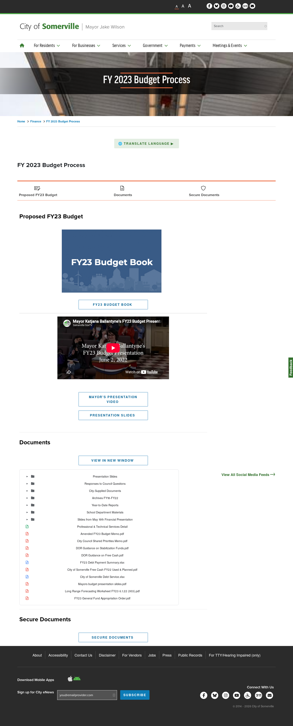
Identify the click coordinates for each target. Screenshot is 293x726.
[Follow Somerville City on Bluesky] (214, 695)
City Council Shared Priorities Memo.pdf (102, 541)
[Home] (22, 45)
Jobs (152, 655)
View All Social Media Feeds (245, 474)
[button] (146, 143)
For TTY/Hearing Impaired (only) (235, 655)
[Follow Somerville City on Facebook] (203, 695)
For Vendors (132, 655)
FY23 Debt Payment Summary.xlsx (102, 562)
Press (167, 655)
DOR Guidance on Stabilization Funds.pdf (102, 548)
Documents (34, 442)
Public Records (190, 655)
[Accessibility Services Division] (247, 695)
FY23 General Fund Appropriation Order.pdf (102, 598)
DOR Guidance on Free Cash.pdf (102, 555)
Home (21, 121)
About (37, 655)
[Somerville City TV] (236, 695)
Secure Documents (45, 619)
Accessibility (58, 655)
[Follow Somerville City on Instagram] (225, 695)
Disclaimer (107, 655)
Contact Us (83, 655)
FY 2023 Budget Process (63, 121)
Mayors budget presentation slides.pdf (102, 584)
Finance (35, 121)
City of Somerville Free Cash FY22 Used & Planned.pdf (102, 570)
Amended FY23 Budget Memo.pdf (102, 534)
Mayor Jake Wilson (105, 26)
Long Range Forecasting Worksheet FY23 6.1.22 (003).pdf (102, 591)
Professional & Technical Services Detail (102, 527)
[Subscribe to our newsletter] (268, 695)
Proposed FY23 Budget (51, 216)
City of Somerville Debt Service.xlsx (102, 577)
